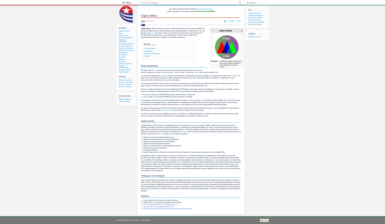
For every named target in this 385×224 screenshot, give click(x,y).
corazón (196, 72)
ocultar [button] (153, 45)
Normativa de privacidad (124, 220)
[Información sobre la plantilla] (242, 30)
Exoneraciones (145, 220)
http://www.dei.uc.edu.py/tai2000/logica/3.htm (158, 206)
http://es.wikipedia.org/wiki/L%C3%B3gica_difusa (159, 204)
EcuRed (127, 2)
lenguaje (163, 76)
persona (152, 33)
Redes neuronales (167, 110)
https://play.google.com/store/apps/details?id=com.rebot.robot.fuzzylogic (166, 209)
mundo (155, 70)
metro (162, 134)
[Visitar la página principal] (126, 14)
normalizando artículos (205, 9)
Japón (184, 131)
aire (174, 137)
